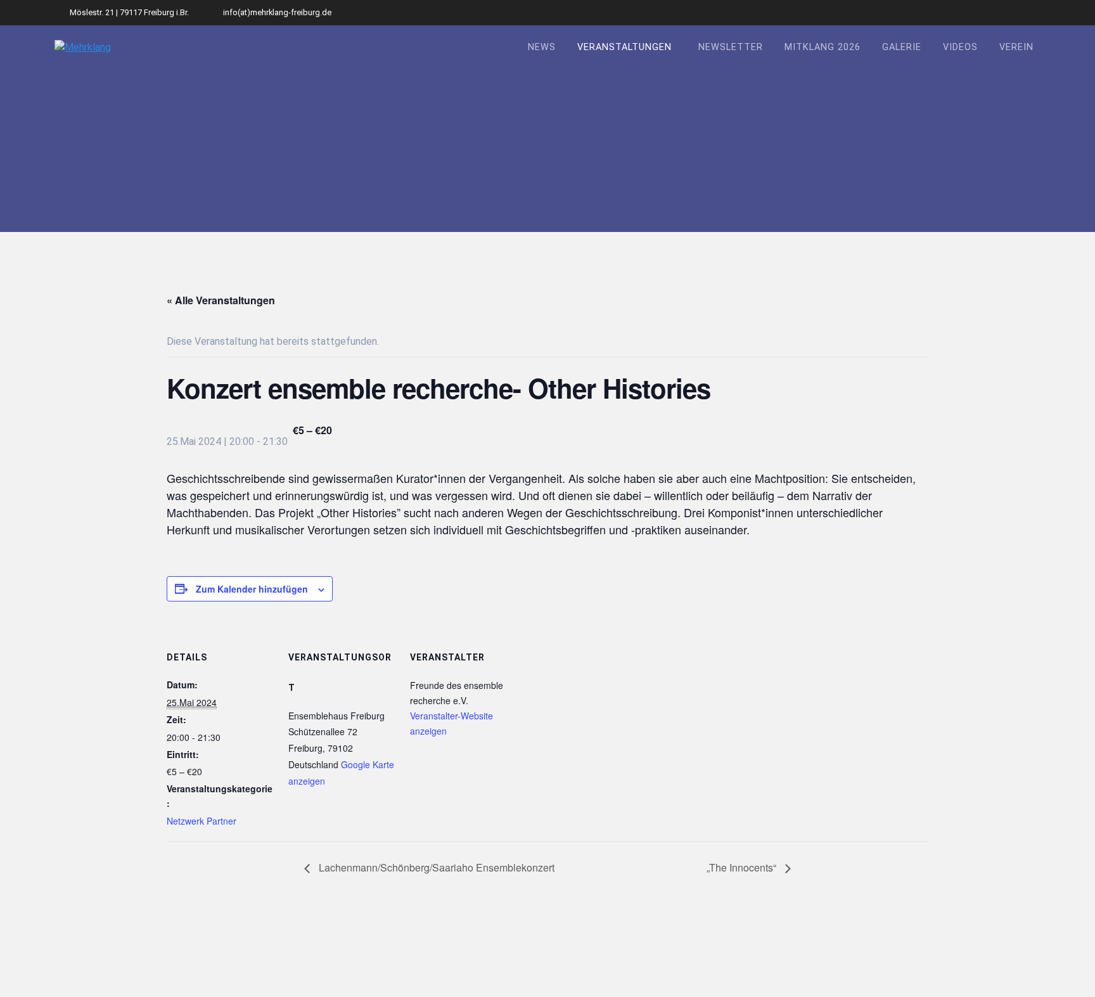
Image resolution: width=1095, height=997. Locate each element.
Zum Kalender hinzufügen (252, 588)
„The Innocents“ (743, 867)
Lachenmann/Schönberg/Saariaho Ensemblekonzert (435, 867)
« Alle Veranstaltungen (221, 300)
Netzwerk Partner (201, 820)
